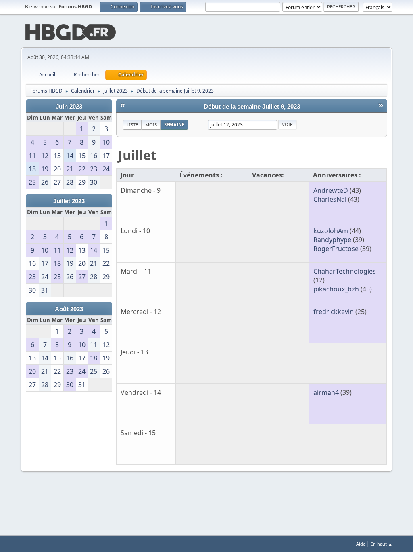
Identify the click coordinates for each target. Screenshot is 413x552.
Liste (132, 125)
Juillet (137, 155)
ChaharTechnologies (344, 271)
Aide (360, 544)
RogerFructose (336, 248)
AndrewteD (330, 190)
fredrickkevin (333, 311)
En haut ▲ (381, 544)
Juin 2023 (69, 106)
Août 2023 (69, 309)
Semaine (174, 125)
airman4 (326, 392)
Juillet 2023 (69, 201)
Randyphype (332, 239)
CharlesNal (329, 199)
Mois (151, 125)
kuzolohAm (330, 230)
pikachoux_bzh (336, 288)
